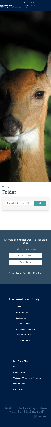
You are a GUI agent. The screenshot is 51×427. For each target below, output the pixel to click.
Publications (18, 367)
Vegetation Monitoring (25, 329)
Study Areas (21, 318)
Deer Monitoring (23, 323)
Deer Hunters (19, 383)
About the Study (23, 312)
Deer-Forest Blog (20, 361)
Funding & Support (24, 340)
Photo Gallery (19, 372)
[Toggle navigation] (47, 5)
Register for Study (23, 334)
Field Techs (18, 389)
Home (4, 187)
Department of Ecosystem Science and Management (30, 5)
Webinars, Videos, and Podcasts (27, 378)
